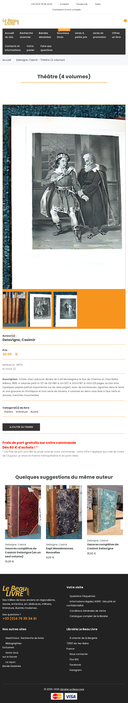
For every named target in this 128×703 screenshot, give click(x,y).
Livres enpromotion (99, 35)
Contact (64, 4)
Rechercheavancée (26, 35)
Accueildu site (9, 35)
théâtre (9, 411)
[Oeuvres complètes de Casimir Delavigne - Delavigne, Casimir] (105, 510)
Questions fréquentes (81, 596)
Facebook (82, 4)
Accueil (6, 60)
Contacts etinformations (13, 48)
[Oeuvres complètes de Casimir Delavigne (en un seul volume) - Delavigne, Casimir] (23, 512)
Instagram (75, 670)
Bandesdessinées (45, 35)
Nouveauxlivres (63, 34)
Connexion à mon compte (66, 9)
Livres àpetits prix (81, 35)
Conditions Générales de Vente (87, 610)
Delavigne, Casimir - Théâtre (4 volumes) (40, 60)
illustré (35, 411)
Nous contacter (78, 654)
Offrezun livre (116, 35)
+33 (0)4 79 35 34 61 (41, 4)
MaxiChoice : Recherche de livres (24, 638)
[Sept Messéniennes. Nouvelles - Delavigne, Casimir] (64, 512)
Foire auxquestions (46, 48)
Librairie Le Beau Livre (72, 689)
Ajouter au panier (21, 427)
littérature (22, 411)
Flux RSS (73, 659)
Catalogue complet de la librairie (88, 616)
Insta (97, 4)
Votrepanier (30, 48)
